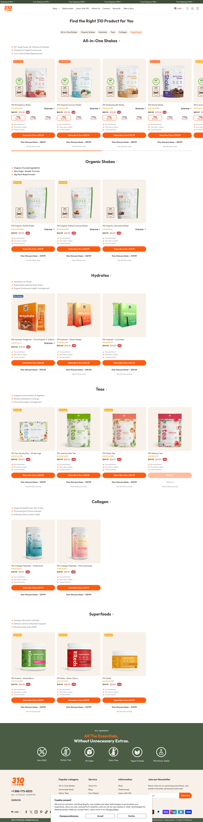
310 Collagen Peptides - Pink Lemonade (74, 565)
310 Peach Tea (108, 453)
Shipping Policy (170, 820)
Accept (100, 816)
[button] (187, 8)
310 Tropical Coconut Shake (69, 105)
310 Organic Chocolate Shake (115, 225)
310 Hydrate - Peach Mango (69, 339)
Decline (131, 816)
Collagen (123, 32)
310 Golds (106, 678)
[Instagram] (36, 812)
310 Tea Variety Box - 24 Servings (26, 453)
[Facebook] (26, 812)
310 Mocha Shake (155, 105)
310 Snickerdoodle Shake (113, 105)
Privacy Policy (112, 809)
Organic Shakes (88, 32)
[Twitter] (31, 812)
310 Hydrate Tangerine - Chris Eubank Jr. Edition (32, 339)
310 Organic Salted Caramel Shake (72, 225)
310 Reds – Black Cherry (67, 678)
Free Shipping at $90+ (184, 2)
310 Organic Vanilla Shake (22, 225)
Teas (113, 32)
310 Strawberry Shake (21, 105)
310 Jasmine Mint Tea (66, 453)
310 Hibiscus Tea (155, 453)
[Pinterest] (41, 812)
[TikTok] (46, 812)
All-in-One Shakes (69, 32)
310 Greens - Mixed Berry (22, 678)
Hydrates (103, 32)
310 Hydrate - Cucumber (113, 339)
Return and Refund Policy (155, 820)
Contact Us (16, 800)
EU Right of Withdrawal (184, 820)
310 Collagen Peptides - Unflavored (27, 565)
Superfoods (136, 32)
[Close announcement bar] (200, 2)
